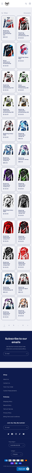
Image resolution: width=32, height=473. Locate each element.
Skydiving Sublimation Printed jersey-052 (7, 32)
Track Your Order (8, 387)
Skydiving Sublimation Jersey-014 (21, 185)
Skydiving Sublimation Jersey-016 (21, 212)
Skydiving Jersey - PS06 (8, 134)
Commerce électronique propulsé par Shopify (20, 466)
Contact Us (6, 383)
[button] (2, 4)
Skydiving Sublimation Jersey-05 (21, 312)
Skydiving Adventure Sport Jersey (23, 289)
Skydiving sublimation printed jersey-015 (8, 86)
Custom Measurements (10, 390)
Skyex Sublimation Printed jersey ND (23, 86)
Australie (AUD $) (15, 445)
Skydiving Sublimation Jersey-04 (6, 159)
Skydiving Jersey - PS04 (8, 211)
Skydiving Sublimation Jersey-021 (21, 264)
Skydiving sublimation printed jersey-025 (8, 111)
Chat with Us (23, 469)
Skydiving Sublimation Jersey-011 (6, 313)
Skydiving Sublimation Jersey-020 (6, 264)
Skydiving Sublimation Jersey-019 (21, 238)
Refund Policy (7, 405)
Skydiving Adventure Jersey (23, 158)
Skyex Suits (9, 466)
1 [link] (4, 325)
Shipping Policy (7, 401)
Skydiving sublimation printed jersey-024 (23, 111)
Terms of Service (8, 409)
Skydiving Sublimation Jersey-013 (6, 185)
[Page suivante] (28, 325)
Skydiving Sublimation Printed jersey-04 (8, 289)
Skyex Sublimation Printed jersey (7, 62)
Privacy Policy (7, 412)
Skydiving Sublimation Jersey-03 (21, 135)
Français (15, 454)
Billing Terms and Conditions (11, 416)
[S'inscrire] (27, 354)
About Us (6, 379)
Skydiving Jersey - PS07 (23, 58)
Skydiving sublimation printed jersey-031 (23, 34)
